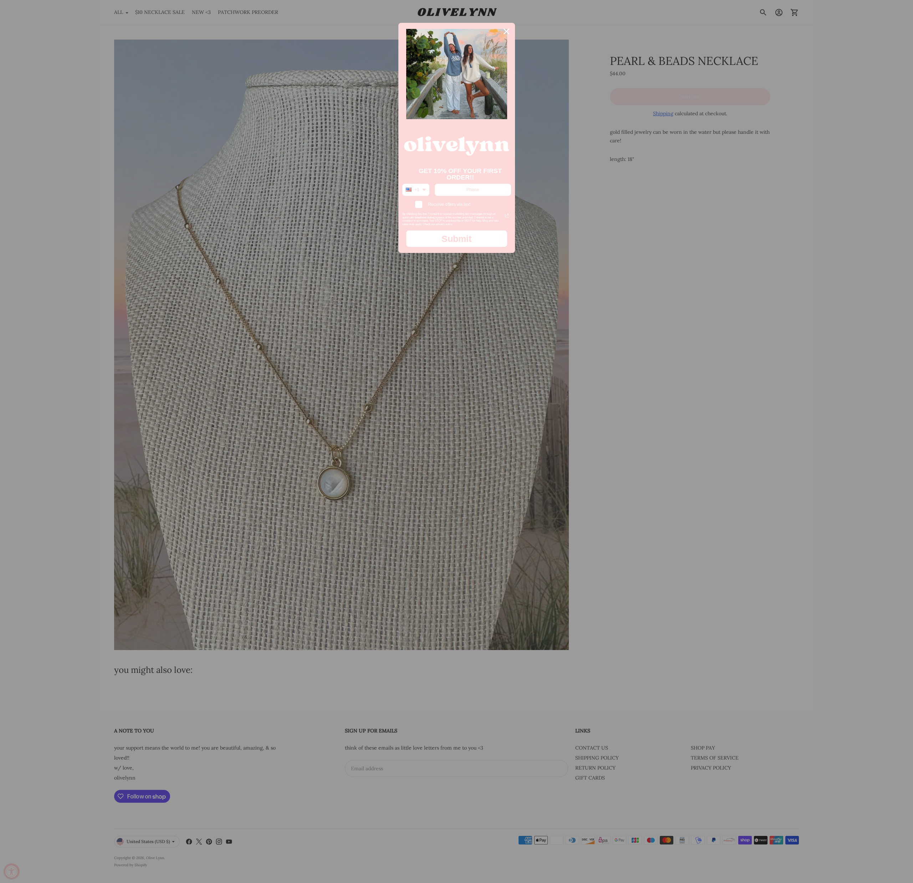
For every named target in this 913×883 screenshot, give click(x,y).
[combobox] (415, 190)
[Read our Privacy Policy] (507, 215)
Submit (456, 239)
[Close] (506, 31)
